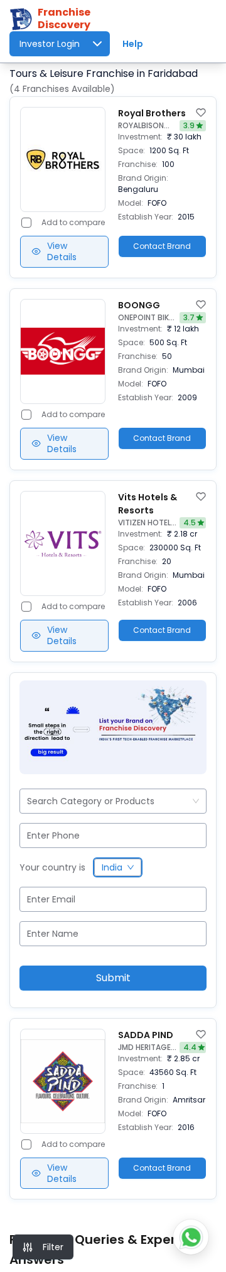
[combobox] (28, 801)
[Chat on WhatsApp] (190, 1236)
